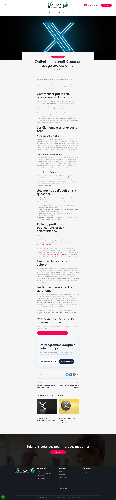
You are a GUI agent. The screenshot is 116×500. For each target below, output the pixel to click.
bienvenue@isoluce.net (42, 478)
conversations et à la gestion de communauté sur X (52, 254)
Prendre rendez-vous (66, 361)
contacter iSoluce (61, 312)
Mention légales (61, 497)
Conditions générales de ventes (73, 497)
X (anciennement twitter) (57, 56)
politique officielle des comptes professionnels (57, 115)
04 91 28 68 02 (40, 481)
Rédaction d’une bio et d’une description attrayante (67, 420)
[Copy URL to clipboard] (77, 374)
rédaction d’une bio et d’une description (47, 167)
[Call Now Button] (3, 497)
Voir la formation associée (48, 361)
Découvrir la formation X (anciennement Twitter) (52, 333)
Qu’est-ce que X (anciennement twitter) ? (46, 419)
